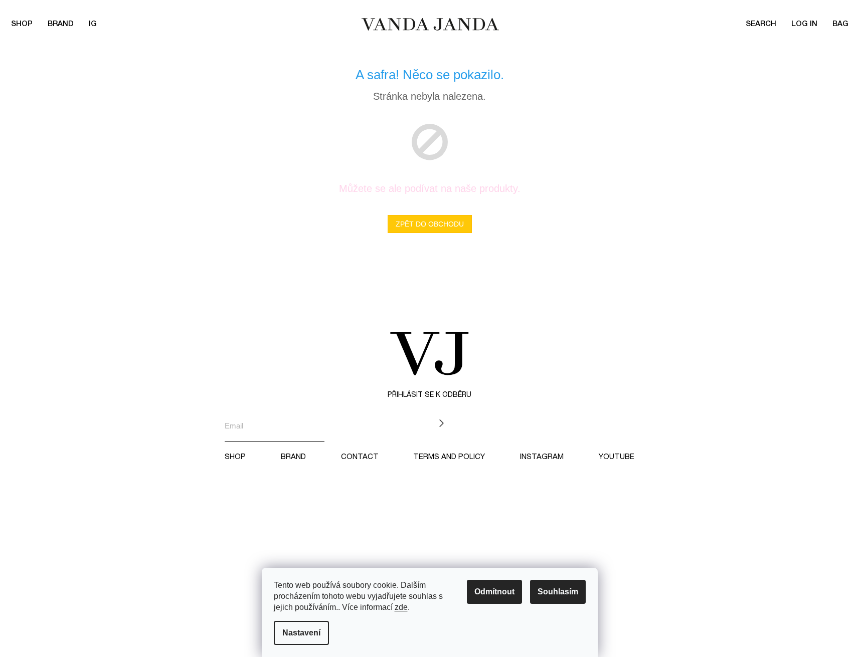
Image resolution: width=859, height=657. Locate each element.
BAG (840, 24)
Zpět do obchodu (430, 224)
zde (401, 607)
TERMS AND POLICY (449, 457)
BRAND (61, 24)
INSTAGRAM (542, 457)
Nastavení (301, 632)
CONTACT (360, 457)
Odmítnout (494, 591)
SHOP (235, 457)
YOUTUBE (616, 457)
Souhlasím (558, 591)
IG (93, 24)
